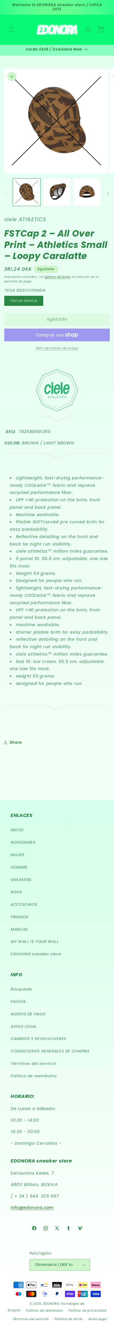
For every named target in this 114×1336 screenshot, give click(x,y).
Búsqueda (21, 989)
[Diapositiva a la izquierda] (6, 193)
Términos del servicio (33, 1063)
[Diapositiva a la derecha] (108, 193)
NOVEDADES (23, 842)
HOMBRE (19, 867)
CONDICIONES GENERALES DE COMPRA (50, 1051)
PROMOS (20, 917)
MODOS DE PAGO (28, 1014)
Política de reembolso (33, 1076)
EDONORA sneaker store (36, 954)
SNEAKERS (21, 879)
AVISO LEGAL (24, 1026)
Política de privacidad (87, 1310)
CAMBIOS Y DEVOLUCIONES (39, 1038)
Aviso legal (97, 1319)
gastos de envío (58, 277)
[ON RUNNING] (57, 455)
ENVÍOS (18, 1001)
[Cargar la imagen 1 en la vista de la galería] (26, 192)
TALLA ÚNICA (26, 302)
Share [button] (16, 742)
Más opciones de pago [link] (57, 348)
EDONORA (51, 1304)
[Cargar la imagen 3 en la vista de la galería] (86, 192)
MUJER (17, 854)
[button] (11, 30)
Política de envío (68, 1319)
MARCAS (19, 929)
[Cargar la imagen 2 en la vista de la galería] (57, 192)
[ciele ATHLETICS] (57, 410)
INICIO (17, 830)
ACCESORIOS (24, 904)
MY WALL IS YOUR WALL (35, 941)
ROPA (16, 892)
